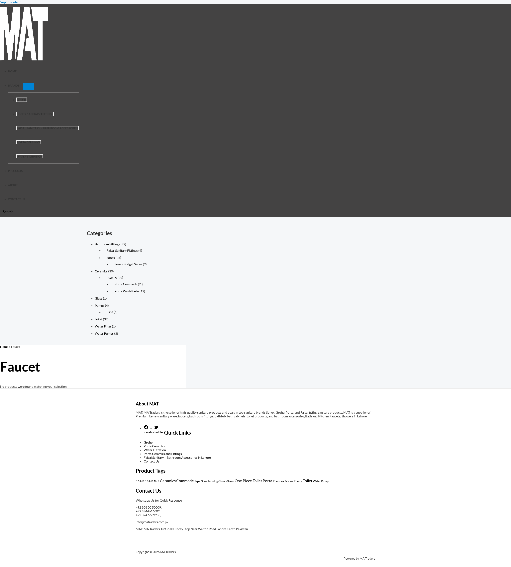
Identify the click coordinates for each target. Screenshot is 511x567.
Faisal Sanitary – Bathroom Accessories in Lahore (177, 457)
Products (15, 171)
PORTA (112, 277)
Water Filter (103, 326)
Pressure (278, 481)
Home (12, 71)
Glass (98, 298)
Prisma (288, 481)
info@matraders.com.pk (152, 522)
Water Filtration (30, 156)
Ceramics (101, 271)
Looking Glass (216, 481)
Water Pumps (104, 333)
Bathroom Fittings (107, 244)
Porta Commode (126, 284)
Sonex (111, 257)
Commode (185, 480)
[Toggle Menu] (28, 86)
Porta (267, 480)
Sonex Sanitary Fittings (35, 114)
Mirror (230, 481)
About (13, 185)
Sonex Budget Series (128, 264)
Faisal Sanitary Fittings (122, 250)
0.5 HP (140, 481)
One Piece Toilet (248, 480)
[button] (6, 211)
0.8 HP (149, 481)
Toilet (98, 319)
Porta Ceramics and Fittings (163, 454)
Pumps (99, 305)
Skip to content (10, 2)
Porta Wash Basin (127, 291)
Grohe (22, 100)
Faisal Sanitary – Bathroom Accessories (47, 128)
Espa (110, 312)
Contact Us (16, 199)
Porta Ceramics (29, 142)
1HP (156, 481)
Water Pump (321, 481)
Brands (13, 85)
